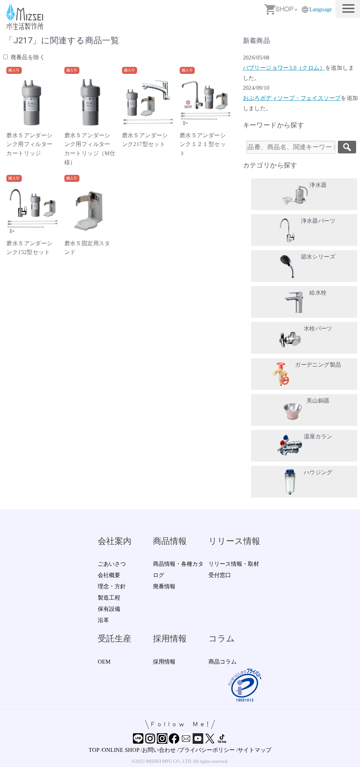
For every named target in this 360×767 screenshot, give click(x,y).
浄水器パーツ (318, 221)
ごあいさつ (112, 564)
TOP (94, 750)
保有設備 (109, 609)
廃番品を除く (27, 57)
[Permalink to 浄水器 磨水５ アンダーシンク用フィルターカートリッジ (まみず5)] (32, 102)
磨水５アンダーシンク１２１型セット (203, 144)
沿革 (103, 620)
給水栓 (318, 293)
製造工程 (109, 598)
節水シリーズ (318, 257)
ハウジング (318, 472)
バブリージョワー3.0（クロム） (284, 68)
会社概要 (109, 575)
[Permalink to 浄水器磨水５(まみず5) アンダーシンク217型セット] (147, 102)
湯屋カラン (318, 436)
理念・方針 (112, 586)
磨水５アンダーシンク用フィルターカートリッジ (29, 144)
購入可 (13, 70)
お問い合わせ (159, 750)
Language (320, 9)
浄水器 (318, 185)
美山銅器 (318, 401)
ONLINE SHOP (120, 750)
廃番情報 (164, 586)
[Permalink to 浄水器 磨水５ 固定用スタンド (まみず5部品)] (90, 210)
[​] (347, 147)
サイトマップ (254, 750)
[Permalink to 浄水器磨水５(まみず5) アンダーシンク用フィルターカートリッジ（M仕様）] (90, 102)
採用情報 (164, 662)
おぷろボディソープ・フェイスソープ (292, 98)
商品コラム (222, 662)
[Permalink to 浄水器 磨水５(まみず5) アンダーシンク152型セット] (32, 210)
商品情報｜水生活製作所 (26, 17)
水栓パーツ (318, 328)
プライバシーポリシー (207, 750)
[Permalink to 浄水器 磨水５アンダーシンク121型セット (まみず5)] (205, 102)
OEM (104, 662)
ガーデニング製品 (318, 365)
